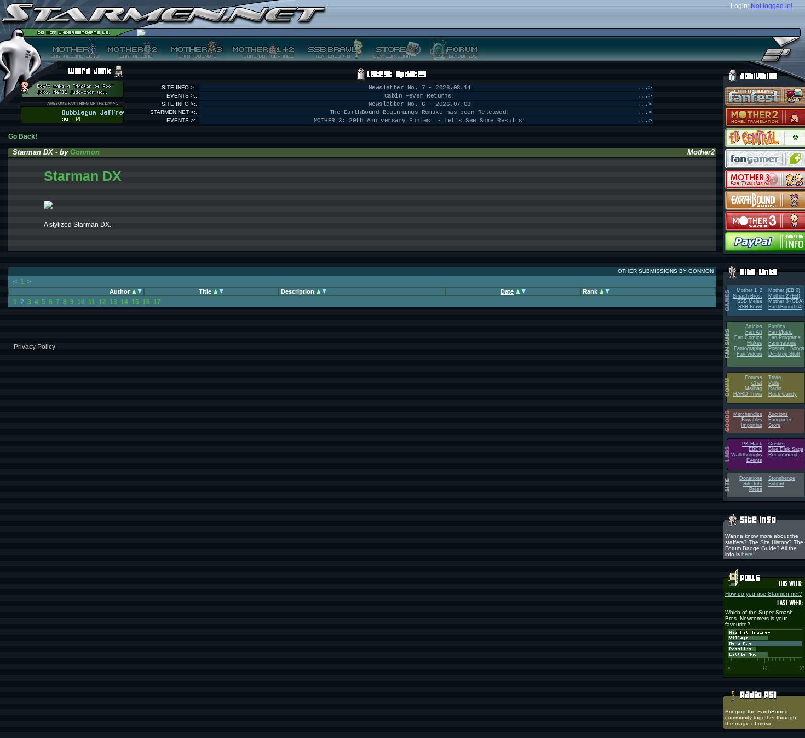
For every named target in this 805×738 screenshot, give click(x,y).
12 (102, 302)
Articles (753, 326)
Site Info (752, 484)
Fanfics (776, 326)
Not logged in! (771, 6)
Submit (776, 484)
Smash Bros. (747, 296)
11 (91, 302)
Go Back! (22, 136)
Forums (753, 377)
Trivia (774, 377)
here (747, 554)
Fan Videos (749, 354)
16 (146, 302)
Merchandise (747, 414)
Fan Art (753, 332)
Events (754, 460)
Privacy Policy (34, 347)
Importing (751, 425)
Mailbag (753, 388)
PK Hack (752, 444)
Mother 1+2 (749, 290)
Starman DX (83, 176)
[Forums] (453, 48)
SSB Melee (749, 301)
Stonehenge (781, 478)
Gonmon (85, 152)
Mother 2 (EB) (784, 296)
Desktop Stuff (784, 354)
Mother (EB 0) (784, 290)
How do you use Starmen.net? (763, 594)
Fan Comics (748, 337)
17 (157, 302)
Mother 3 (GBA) (786, 301)
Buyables (751, 419)
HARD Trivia (747, 394)
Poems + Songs (786, 348)
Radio (774, 388)
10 (81, 302)
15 (135, 302)
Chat (756, 383)
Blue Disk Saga (785, 449)
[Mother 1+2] (263, 48)
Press (755, 489)
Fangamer (779, 419)
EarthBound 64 (785, 307)
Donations (750, 478)
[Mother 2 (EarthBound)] (131, 48)
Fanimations (782, 343)
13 (113, 302)
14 (124, 302)
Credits (776, 444)
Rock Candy (782, 394)
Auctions (778, 414)
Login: (740, 6)
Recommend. (783, 454)
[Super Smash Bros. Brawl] (333, 48)
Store (774, 425)
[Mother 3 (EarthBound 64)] (194, 48)
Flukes (754, 343)
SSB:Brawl (750, 307)
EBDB (755, 449)
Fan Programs (784, 337)
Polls (773, 383)
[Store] (394, 48)
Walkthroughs (746, 454)
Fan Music (780, 332)
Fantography (748, 348)
